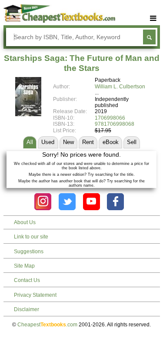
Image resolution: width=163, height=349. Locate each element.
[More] (153, 18)
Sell (131, 142)
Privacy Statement (35, 295)
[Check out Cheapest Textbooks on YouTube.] (91, 201)
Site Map (24, 266)
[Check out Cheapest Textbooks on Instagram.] (42, 201)
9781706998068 (114, 124)
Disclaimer (26, 309)
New (68, 142)
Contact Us (27, 280)
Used (47, 142)
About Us (25, 222)
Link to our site (31, 237)
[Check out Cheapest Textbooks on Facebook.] (115, 201)
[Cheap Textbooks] (59, 21)
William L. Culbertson (120, 87)
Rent (88, 142)
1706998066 (110, 118)
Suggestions (28, 251)
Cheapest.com (47, 325)
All (30, 142)
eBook (111, 142)
